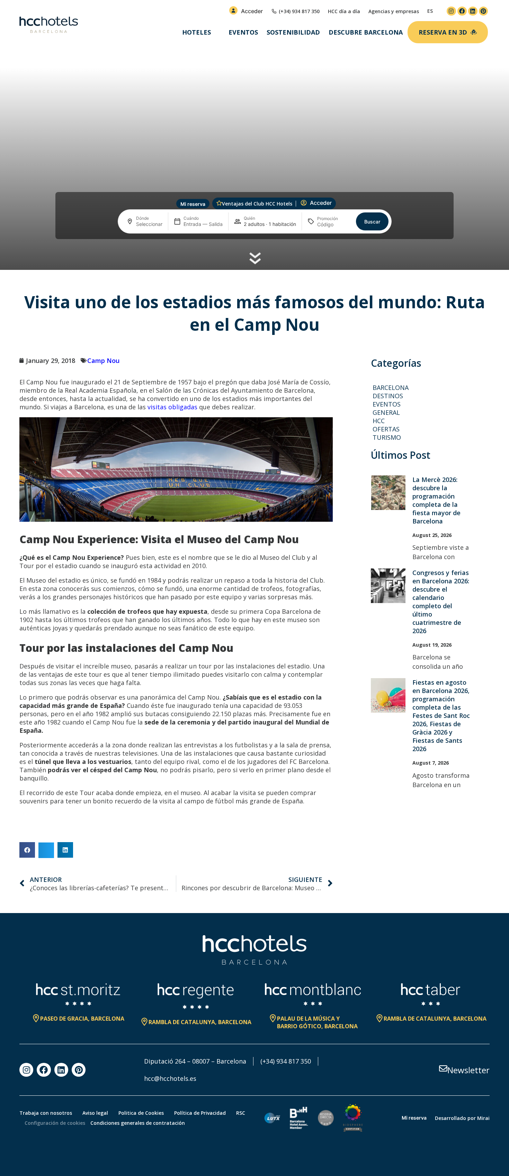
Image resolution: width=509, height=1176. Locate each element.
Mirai (483, 1118)
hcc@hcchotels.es (170, 1078)
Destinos (388, 396)
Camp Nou (103, 360)
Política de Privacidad (200, 1113)
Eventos (243, 32)
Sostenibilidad (293, 32)
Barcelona (391, 387)
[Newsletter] (443, 1068)
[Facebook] (462, 11)
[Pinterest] (483, 11)
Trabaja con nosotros (45, 1113)
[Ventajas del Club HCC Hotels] (219, 203)
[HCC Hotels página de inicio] (48, 25)
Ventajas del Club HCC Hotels (257, 203)
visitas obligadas (172, 407)
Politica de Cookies (141, 1113)
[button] (27, 850)
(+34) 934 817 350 (285, 1061)
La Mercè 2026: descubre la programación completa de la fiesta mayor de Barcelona (436, 500)
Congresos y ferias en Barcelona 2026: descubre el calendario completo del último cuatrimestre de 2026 (440, 601)
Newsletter (468, 1070)
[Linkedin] (472, 11)
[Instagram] (451, 11)
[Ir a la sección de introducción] (254, 258)
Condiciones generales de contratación (137, 1123)
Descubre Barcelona (366, 32)
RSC (240, 1113)
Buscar (372, 222)
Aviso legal (95, 1113)
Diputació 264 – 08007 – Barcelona (195, 1061)
